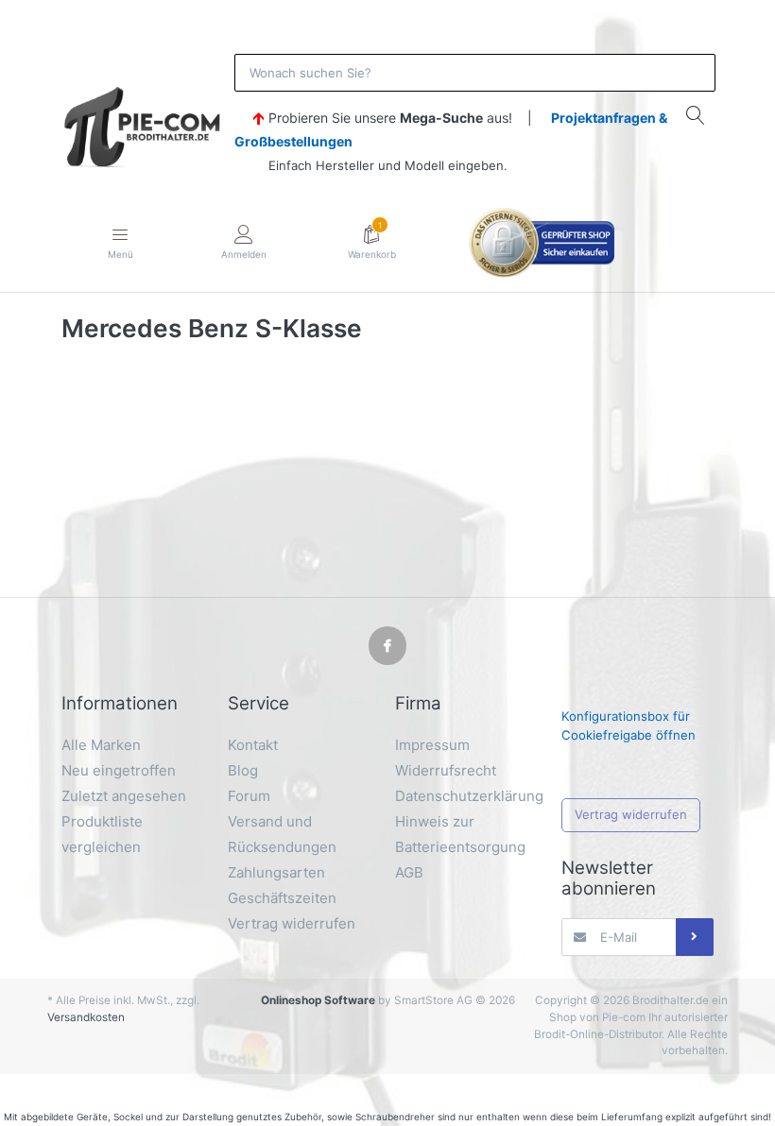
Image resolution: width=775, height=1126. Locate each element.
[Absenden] (695, 937)
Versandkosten (86, 1017)
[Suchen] (696, 115)
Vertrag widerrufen (631, 814)
